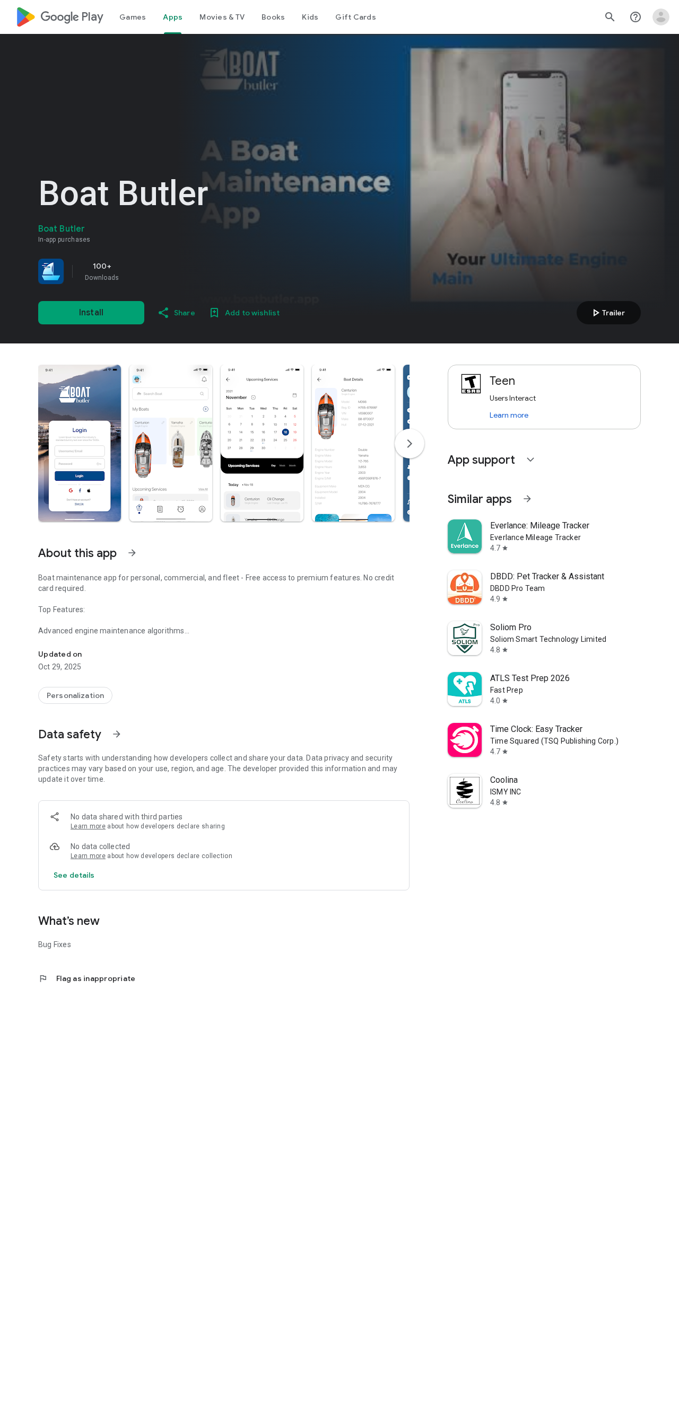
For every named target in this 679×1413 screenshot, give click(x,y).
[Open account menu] (661, 17)
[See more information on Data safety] (116, 734)
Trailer (607, 312)
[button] (79, 443)
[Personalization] (75, 695)
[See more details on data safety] (74, 875)
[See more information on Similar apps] (527, 498)
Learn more (88, 826)
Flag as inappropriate (86, 978)
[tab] (132, 17)
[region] (186, 271)
